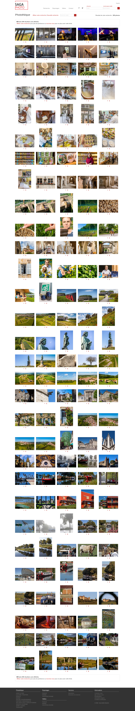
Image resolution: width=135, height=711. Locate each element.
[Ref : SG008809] (87, 378)
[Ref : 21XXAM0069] (24, 639)
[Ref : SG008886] (87, 419)
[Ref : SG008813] (108, 395)
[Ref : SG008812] (87, 395)
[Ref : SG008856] (45, 360)
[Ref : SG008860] (24, 378)
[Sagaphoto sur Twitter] (82, 8)
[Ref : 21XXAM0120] (66, 550)
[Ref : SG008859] (108, 360)
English (118, 3)
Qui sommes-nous (99, 695)
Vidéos (64, 8)
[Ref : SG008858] (87, 360)
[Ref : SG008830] (66, 295)
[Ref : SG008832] (108, 295)
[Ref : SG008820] (87, 247)
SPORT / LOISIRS (20, 705)
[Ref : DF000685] (87, 443)
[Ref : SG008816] (66, 416)
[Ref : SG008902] (108, 271)
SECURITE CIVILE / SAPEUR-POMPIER (26, 702)
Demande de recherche (74, 695)
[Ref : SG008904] (45, 292)
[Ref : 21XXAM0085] (66, 478)
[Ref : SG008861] (45, 378)
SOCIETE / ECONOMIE (22, 704)
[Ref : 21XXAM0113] (108, 598)
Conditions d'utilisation (100, 699)
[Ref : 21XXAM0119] (45, 547)
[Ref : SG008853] (87, 340)
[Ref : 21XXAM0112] (87, 598)
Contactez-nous (98, 693)
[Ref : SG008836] (87, 319)
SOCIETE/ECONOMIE (47, 696)
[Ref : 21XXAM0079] (108, 663)
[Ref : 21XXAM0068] (108, 619)
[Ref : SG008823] (66, 395)
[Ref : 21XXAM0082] (108, 461)
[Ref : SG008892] (66, 271)
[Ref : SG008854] (108, 340)
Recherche (46, 8)
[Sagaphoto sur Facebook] (79, 8)
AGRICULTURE (20, 693)
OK (118, 8)
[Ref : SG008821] (24, 395)
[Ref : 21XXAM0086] (87, 478)
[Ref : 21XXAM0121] (87, 550)
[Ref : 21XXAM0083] (24, 478)
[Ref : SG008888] (24, 443)
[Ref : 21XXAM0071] (66, 639)
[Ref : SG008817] (24, 247)
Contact (71, 8)
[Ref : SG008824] (108, 247)
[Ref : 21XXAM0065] (45, 622)
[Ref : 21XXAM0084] (45, 478)
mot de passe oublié (107, 6)
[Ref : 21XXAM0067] (87, 622)
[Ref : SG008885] (24, 343)
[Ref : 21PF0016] (45, 461)
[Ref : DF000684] (66, 440)
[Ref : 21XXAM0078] (87, 663)
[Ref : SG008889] (45, 443)
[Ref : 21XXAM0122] (108, 550)
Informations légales (100, 698)
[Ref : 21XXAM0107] (108, 571)
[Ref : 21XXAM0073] (108, 639)
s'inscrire (89, 6)
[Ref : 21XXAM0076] (66, 663)
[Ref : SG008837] (108, 316)
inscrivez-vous (50, 23)
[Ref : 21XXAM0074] (24, 663)
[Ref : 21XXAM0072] (87, 639)
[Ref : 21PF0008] (24, 461)
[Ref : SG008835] (66, 319)
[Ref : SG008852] (66, 340)
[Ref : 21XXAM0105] (66, 571)
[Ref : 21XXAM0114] (45, 526)
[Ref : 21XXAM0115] (66, 523)
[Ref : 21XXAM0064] (24, 622)
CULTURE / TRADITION (22, 695)
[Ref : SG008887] (108, 419)
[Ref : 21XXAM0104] (45, 574)
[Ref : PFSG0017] (66, 502)
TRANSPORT (19, 707)
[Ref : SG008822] (45, 395)
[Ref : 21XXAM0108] (24, 598)
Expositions (71, 693)
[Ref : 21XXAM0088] (24, 502)
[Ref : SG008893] (87, 271)
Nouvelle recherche (52, 15)
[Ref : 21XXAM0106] (87, 574)
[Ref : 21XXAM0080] (66, 461)
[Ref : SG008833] (24, 319)
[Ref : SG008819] (66, 247)
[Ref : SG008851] (45, 343)
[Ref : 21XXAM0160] (24, 526)
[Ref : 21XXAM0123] (24, 574)
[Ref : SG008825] (24, 268)
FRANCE (18, 696)
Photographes (98, 696)
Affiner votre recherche (39, 15)
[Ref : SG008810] (108, 378)
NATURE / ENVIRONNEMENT (23, 699)
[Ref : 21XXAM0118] (24, 550)
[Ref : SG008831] (87, 295)
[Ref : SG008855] (24, 360)
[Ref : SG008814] (24, 419)
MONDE (18, 698)
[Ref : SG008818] (45, 247)
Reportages (55, 8)
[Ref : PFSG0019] (108, 502)
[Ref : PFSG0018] (87, 499)
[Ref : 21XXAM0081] (87, 461)
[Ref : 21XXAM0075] (45, 660)
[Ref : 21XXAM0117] (108, 526)
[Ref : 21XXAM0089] (45, 502)
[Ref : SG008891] (45, 268)
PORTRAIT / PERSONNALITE (23, 701)
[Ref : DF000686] (108, 440)
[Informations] (25, 255)
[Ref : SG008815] (45, 419)
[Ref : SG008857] (66, 360)
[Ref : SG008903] (24, 295)
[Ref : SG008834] (45, 319)
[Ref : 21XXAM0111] (66, 595)
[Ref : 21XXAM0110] (45, 598)
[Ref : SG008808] (66, 378)
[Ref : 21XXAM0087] (108, 478)
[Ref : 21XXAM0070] (45, 639)
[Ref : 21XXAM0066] (66, 622)
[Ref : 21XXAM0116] (87, 526)
